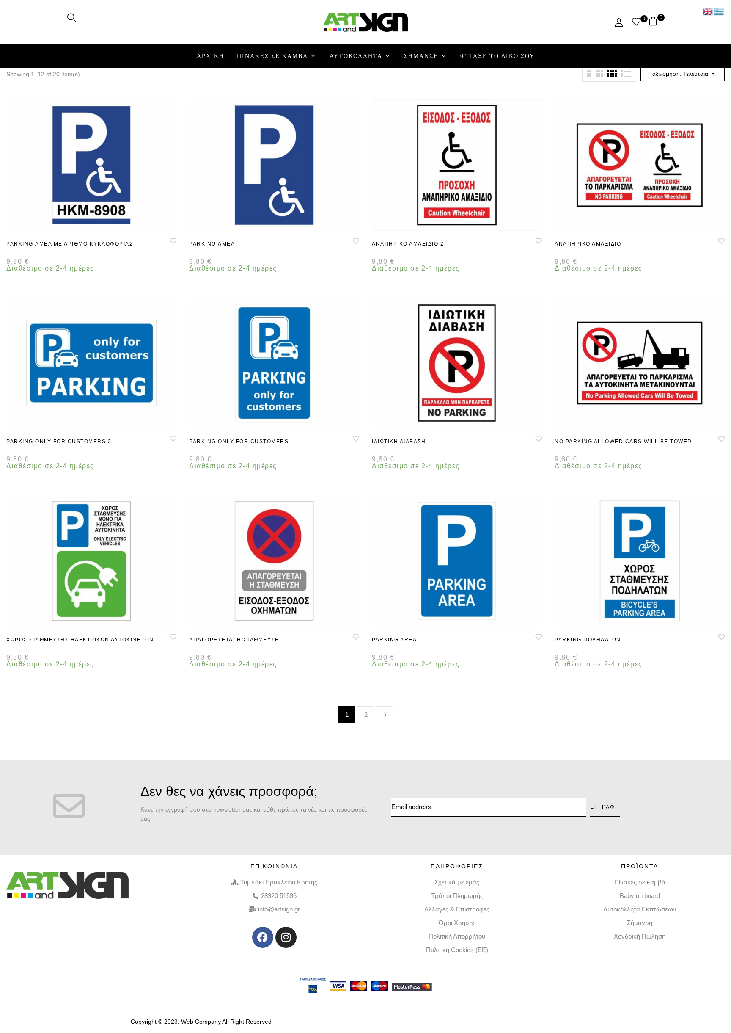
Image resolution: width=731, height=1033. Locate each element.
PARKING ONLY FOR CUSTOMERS (239, 442)
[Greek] (719, 11)
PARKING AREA (394, 640)
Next (384, 714)
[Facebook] (262, 937)
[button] (656, 22)
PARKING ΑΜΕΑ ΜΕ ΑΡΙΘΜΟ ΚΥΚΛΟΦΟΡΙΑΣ (69, 244)
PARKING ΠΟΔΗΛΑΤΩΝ (588, 640)
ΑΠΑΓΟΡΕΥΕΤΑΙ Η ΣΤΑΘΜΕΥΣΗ (234, 640)
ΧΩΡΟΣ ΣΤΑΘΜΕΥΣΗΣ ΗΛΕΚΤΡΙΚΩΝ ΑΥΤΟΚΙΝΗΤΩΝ (80, 640)
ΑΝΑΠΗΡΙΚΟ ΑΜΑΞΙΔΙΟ (588, 244)
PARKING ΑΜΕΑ (212, 244)
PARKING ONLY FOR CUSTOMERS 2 (58, 442)
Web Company (201, 1021)
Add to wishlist (173, 241)
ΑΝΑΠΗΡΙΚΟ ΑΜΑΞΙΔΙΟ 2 (408, 244)
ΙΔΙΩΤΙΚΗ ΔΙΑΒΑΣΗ (399, 442)
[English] (708, 11)
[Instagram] (286, 937)
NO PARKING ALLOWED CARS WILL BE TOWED (623, 442)
